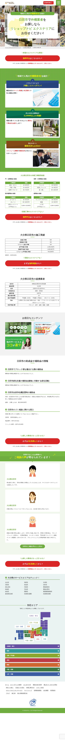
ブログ (8, 693)
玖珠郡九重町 (28, 593)
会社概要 (45, 690)
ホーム (7, 684)
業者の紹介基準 (37, 684)
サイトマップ (28, 690)
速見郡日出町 (9, 593)
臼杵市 (45, 584)
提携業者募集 (37, 690)
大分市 (7, 582)
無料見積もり (49, 2)
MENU (58, 4)
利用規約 (52, 690)
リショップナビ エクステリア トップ (13, 47)
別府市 (26, 582)
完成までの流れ (19, 687)
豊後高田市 (46, 587)
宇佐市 (26, 589)
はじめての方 (27, 684)
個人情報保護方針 (22, 693)
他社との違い (10, 687)
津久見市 (7, 587)
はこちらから (32, 58)
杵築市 (7, 589)
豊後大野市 (46, 589)
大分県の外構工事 (27, 47)
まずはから (32, 263)
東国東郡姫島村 (47, 591)
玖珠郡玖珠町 (47, 593)
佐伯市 (26, 584)
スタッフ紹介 (40, 687)
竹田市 (26, 587)
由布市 (7, 591)
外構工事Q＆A (30, 687)
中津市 (45, 582)
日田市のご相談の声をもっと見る (32, 546)
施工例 (13, 693)
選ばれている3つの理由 (50, 684)
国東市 (26, 591)
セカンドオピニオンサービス (14, 690)
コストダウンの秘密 (15, 684)
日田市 (7, 584)
